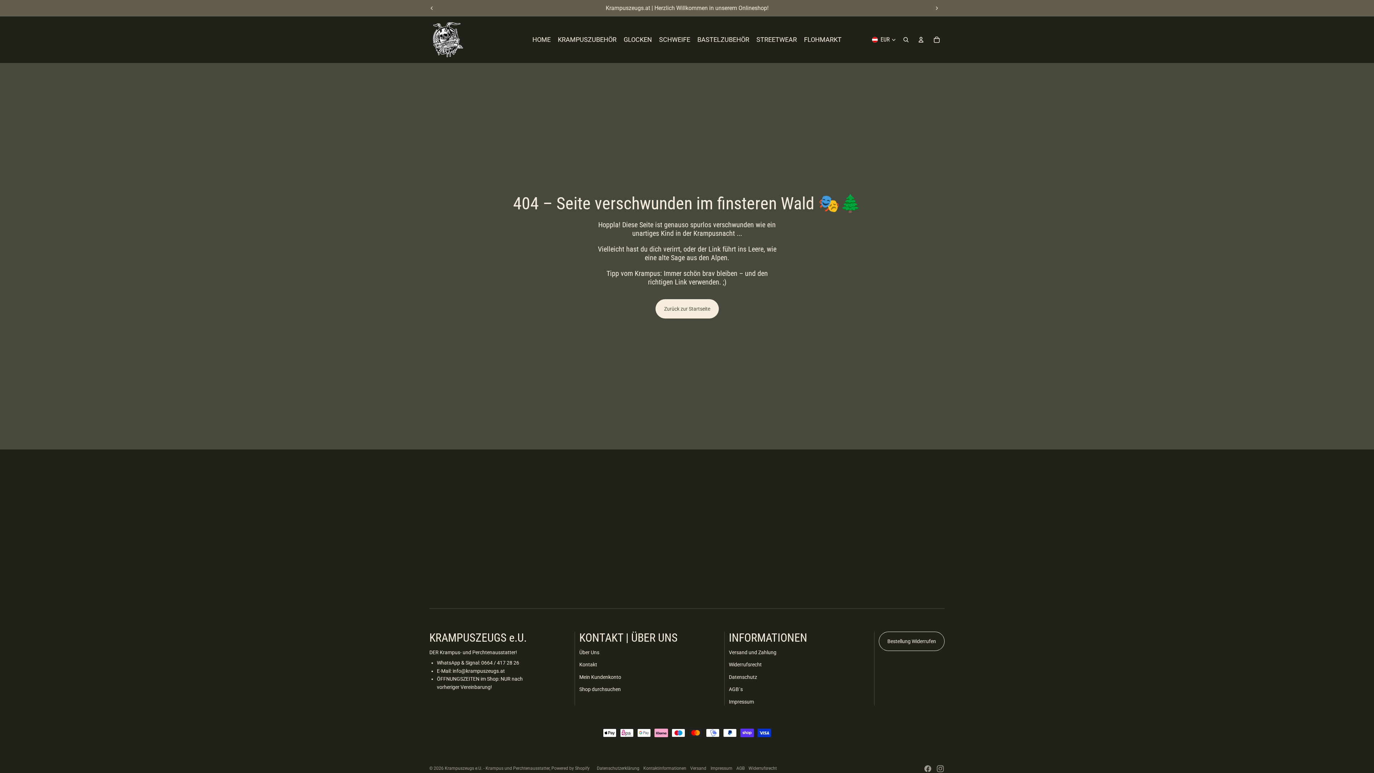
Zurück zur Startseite (687, 309)
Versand (698, 768)
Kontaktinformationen (664, 768)
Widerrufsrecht (745, 664)
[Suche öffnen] (906, 40)
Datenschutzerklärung (618, 768)
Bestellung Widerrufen (911, 641)
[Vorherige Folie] (432, 8)
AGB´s (736, 689)
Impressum (741, 702)
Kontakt (588, 664)
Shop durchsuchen (600, 689)
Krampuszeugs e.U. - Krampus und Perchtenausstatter (497, 768)
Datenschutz (743, 677)
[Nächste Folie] (937, 8)
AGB (740, 768)
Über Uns (589, 652)
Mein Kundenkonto (600, 677)
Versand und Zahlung (752, 652)
